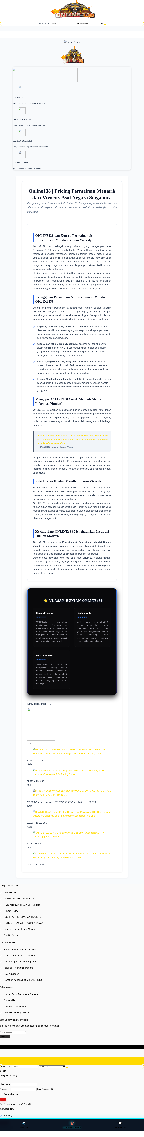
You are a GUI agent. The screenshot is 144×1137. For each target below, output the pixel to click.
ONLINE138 (10, 892)
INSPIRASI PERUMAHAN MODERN (22, 917)
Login (3, 1099)
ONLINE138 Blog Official (16, 1012)
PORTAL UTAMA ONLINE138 (19, 899)
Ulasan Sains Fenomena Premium (21, 994)
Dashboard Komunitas (15, 1006)
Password (5, 1089)
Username (5, 1084)
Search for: (44, 24)
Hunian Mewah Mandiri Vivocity (20, 949)
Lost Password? (45, 1089)
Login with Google (10, 1075)
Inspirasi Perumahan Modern (18, 968)
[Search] (105, 24)
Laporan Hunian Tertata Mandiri (19, 929)
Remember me (10, 1094)
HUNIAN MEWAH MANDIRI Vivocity (22, 905)
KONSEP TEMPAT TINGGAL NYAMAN (24, 923)
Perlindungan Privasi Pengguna (20, 961)
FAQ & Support (11, 974)
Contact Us (9, 1000)
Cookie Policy (11, 935)
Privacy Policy (11, 911)
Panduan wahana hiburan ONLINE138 (23, 980)
